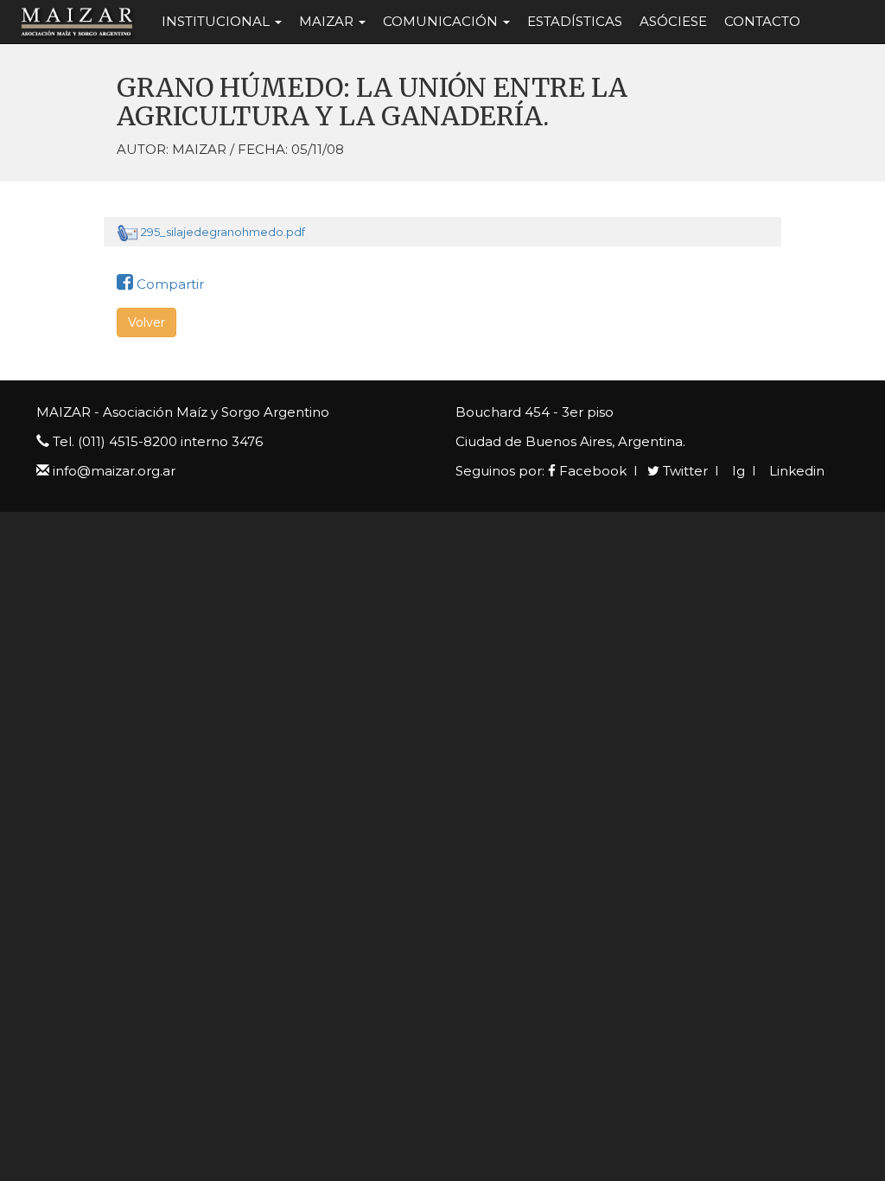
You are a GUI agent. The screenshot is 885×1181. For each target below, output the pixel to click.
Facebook (591, 471)
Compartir (168, 284)
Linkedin (795, 471)
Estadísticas (574, 21)
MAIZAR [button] (328, 21)
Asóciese (673, 21)
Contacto (762, 21)
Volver (146, 322)
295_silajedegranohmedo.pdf (223, 232)
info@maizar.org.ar (114, 471)
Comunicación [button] (442, 21)
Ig (737, 471)
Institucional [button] (217, 21)
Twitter (683, 471)
